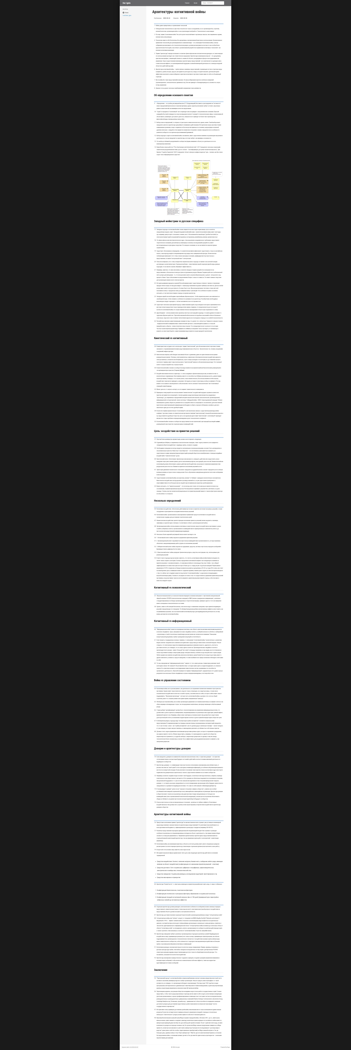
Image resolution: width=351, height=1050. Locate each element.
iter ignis (127, 3)
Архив (195, 3)
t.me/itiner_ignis (127, 15)
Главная (187, 3)
